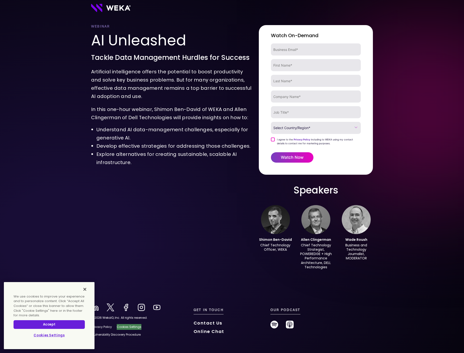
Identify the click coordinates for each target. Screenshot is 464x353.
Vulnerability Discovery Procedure (116, 334)
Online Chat (209, 331)
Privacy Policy (302, 139)
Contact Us (208, 323)
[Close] (85, 289)
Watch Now (292, 157)
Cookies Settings (49, 335)
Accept (49, 324)
